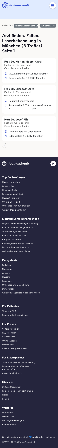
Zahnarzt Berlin (9, 186)
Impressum (7, 412)
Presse (5, 395)
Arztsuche (6, 25)
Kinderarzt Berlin (10, 190)
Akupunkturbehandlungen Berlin (17, 227)
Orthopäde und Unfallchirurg (15, 285)
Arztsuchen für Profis (11, 373)
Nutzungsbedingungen (13, 420)
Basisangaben (8, 337)
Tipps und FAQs (9, 311)
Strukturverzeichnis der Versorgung (18, 362)
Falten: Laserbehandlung (27, 25)
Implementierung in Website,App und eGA (16, 367)
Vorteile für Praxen (10, 329)
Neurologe (7, 269)
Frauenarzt (7, 281)
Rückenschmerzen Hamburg (15, 247)
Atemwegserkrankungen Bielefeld (18, 243)
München (46, 25)
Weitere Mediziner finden (14, 210)
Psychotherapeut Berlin (13, 194)
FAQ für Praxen (9, 333)
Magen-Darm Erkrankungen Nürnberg (20, 223)
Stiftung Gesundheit (11, 387)
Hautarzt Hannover (11, 198)
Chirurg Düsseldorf (11, 202)
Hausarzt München (11, 182)
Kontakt (5, 399)
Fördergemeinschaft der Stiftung (17, 391)
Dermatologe (8, 289)
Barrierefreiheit (9, 424)
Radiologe (6, 265)
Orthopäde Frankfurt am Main (16, 206)
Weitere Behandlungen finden (16, 251)
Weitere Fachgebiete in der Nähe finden (21, 293)
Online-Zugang (9, 341)
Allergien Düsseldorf (11, 239)
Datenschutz (8, 416)
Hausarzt (6, 277)
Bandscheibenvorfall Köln (14, 235)
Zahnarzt (6, 273)
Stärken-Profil (8, 345)
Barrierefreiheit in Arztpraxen (15, 315)
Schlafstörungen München (14, 231)
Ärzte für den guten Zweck (14, 348)
